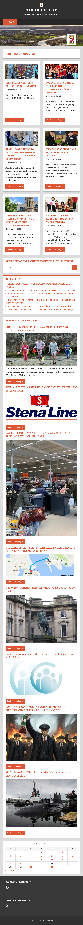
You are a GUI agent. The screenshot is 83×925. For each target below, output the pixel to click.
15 (31, 860)
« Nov (7, 870)
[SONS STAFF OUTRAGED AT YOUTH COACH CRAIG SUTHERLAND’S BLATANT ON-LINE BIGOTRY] (41, 760)
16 (41, 860)
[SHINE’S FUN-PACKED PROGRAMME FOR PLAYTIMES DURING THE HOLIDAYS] (41, 365)
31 (52, 867)
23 (41, 863)
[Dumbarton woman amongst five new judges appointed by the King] (41, 642)
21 (21, 863)
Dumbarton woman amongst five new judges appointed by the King (39, 306)
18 (62, 860)
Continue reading (14, 120)
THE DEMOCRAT (41, 10)
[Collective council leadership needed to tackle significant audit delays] (37, 694)
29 (31, 867)
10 (52, 856)
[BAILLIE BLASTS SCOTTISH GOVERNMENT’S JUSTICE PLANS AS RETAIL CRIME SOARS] (41, 535)
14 (21, 860)
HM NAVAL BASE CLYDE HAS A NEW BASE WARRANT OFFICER (60, 152)
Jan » (12, 870)
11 (62, 856)
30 (41, 867)
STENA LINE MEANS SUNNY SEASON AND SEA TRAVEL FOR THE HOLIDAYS (42, 290)
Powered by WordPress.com (41, 920)
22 (31, 863)
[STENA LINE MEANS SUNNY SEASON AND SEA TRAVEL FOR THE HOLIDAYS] (41, 421)
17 (52, 860)
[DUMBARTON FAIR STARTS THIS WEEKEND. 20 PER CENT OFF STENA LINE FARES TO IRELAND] (40, 575)
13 (10, 860)
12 (72, 856)
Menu (11, 22)
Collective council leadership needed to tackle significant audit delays (40, 309)
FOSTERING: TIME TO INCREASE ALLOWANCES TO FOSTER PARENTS (60, 219)
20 (10, 863)
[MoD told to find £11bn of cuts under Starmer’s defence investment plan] (41, 826)
